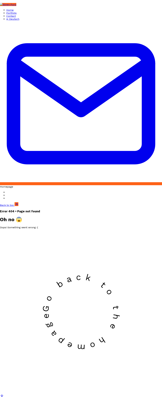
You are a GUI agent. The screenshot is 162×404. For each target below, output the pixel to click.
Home (10, 10)
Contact (11, 16)
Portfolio (11, 13)
